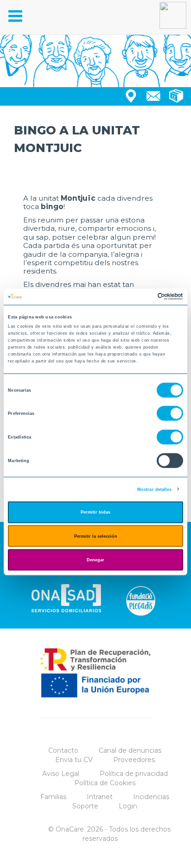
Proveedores (134, 760)
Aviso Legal (60, 773)
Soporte (85, 806)
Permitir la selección (95, 536)
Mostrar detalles (154, 489)
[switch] (170, 413)
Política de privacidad (134, 773)
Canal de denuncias (130, 750)
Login (128, 806)
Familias (53, 797)
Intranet (100, 797)
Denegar (95, 560)
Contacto (63, 750)
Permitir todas (95, 512)
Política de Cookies (104, 783)
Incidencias (151, 797)
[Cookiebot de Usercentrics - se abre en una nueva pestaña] (142, 296)
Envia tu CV (74, 760)
